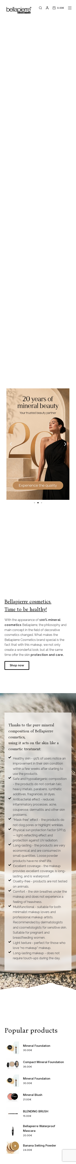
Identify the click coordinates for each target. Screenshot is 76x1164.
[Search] (40, 7)
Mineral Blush (32, 1095)
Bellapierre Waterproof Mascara (39, 1128)
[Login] (47, 7)
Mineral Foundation (36, 1046)
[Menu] (70, 8)
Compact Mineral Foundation (43, 1062)
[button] (10, 444)
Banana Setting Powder (39, 1145)
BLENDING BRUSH (35, 1111)
